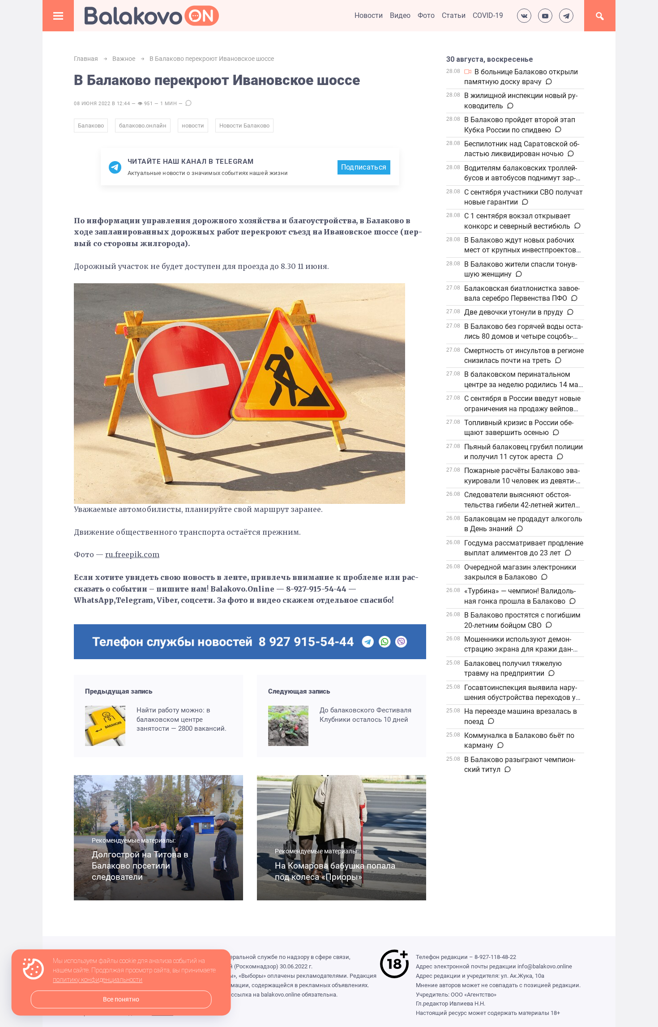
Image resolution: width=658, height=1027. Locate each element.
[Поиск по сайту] (599, 15)
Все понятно (121, 999)
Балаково (91, 125)
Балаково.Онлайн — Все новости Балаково (152, 15)
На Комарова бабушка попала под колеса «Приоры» (335, 871)
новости (193, 125)
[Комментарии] (548, 81)
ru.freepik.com (132, 554)
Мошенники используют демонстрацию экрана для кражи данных (518, 649)
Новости (369, 15)
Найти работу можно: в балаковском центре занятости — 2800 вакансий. (181, 719)
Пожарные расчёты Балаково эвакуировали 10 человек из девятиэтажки (522, 480)
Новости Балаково (244, 125)
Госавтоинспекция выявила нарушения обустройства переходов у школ (520, 697)
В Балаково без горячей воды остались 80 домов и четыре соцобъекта (523, 336)
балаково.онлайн (143, 125)
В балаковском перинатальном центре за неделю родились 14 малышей (522, 384)
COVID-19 (488, 15)
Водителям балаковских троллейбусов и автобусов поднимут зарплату (520, 178)
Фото (426, 15)
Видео (400, 15)
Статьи (454, 15)
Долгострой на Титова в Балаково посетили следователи (140, 865)
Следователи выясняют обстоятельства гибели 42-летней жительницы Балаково (522, 504)
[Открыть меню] (58, 15)
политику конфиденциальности (97, 980)
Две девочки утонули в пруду (513, 312)
